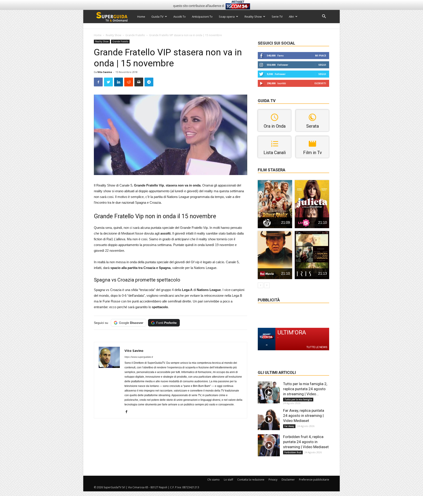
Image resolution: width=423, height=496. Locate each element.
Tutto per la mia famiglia (298, 399)
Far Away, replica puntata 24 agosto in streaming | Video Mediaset (303, 415)
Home (141, 17)
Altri (291, 17)
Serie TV (277, 17)
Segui (322, 64)
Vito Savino (104, 72)
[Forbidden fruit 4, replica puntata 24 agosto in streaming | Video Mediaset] (269, 445)
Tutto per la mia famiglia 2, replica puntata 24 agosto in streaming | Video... (305, 389)
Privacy (273, 479)
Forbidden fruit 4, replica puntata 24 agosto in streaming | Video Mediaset (306, 441)
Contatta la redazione (250, 479)
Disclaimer (288, 479)
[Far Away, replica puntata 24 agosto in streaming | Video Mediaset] (269, 419)
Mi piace (320, 55)
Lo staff (228, 479)
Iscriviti (320, 83)
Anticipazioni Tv (202, 17)
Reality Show (253, 17)
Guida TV (157, 17)
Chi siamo (213, 479)
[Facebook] (128, 412)
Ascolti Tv (179, 17)
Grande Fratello (135, 35)
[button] (324, 17)
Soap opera (227, 17)
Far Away (289, 426)
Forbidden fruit (292, 452)
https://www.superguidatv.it (138, 357)
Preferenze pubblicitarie (314, 479)
